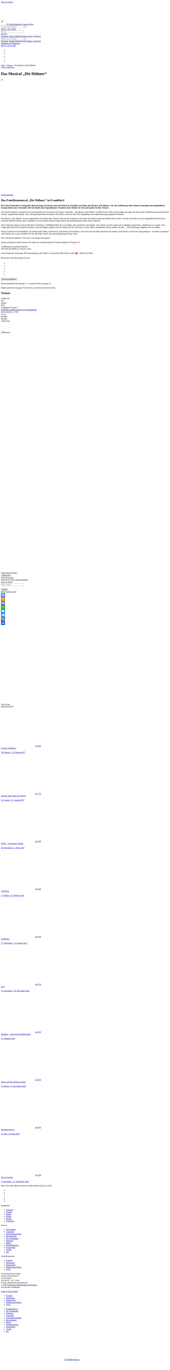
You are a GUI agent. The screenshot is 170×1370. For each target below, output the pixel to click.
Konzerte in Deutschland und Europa (22, 1285)
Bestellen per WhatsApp (10, 43)
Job (7, 1252)
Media (8, 1243)
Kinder (23, 36)
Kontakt (9, 1260)
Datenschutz (11, 1265)
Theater (12, 36)
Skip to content (7, 2)
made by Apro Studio (9, 1291)
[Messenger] (85, 611)
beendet (4, 316)
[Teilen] (85, 623)
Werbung (9, 1241)
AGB (8, 1269)
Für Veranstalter (12, 1238)
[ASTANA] (75, 19)
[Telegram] (85, 615)
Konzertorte (10, 1247)
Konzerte (4, 36)
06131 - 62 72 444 (8, 29)
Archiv (8, 1250)
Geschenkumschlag (13, 1234)
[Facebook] (85, 595)
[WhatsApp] (85, 607)
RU (5, 34)
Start (3, 65)
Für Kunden (11, 1229)
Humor (29, 36)
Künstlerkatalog (12, 1245)
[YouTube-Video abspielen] (85, 394)
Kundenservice (12, 1309)
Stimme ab (6, 575)
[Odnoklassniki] (85, 599)
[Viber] (85, 619)
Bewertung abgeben (9, 279)
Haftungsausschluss (13, 1267)
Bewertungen (11, 1236)
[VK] (85, 603)
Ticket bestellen (7, 195)
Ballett (17, 36)
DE (2, 34)
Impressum (10, 1263)
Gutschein (37, 36)
